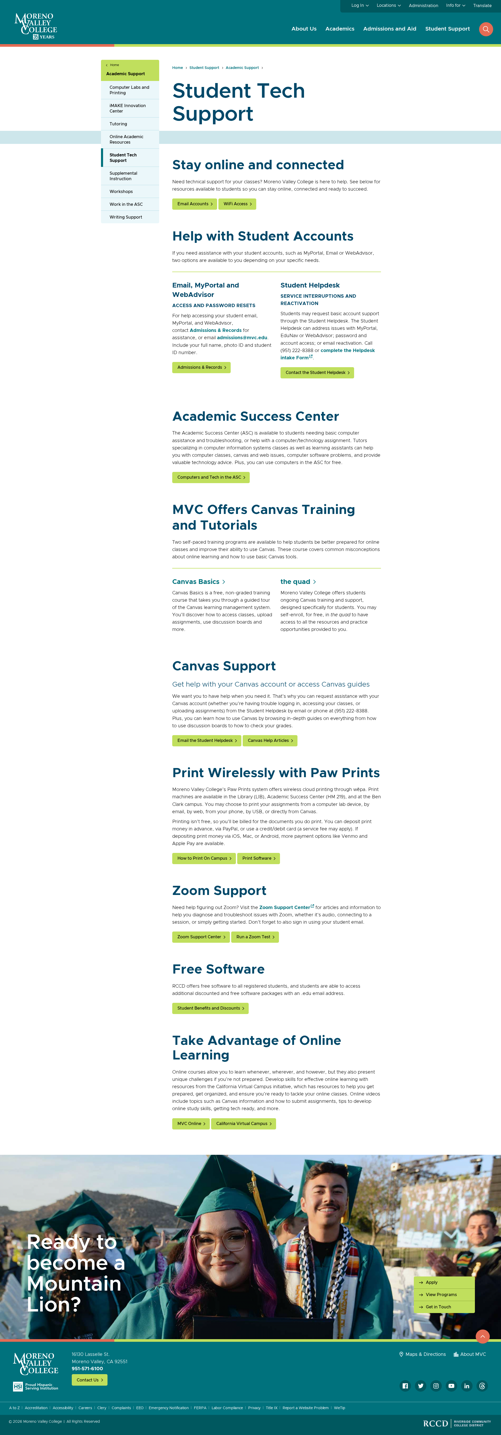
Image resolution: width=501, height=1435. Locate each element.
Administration (423, 6)
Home (114, 65)
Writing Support (126, 217)
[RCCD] (457, 1423)
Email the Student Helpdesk (205, 741)
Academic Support (125, 74)
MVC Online (189, 1124)
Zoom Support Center (284, 907)
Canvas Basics (195, 581)
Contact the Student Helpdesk (315, 373)
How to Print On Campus (202, 858)
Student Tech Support (123, 158)
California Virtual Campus (241, 1124)
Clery (101, 1408)
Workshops (121, 192)
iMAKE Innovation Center (128, 108)
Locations (386, 5)
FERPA (200, 1408)
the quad (295, 581)
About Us (304, 29)
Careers (85, 1408)
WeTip (339, 1408)
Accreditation (36, 1408)
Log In (357, 5)
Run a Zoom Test (253, 937)
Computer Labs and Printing (129, 90)
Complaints (121, 1408)
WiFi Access (236, 204)
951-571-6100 (87, 1369)
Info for (453, 5)
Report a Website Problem (306, 1408)
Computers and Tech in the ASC (209, 477)
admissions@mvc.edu (242, 338)
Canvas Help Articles (268, 741)
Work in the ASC (126, 204)
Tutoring (118, 124)
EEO (140, 1408)
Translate (482, 6)
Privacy (254, 1408)
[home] (35, 1372)
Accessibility (63, 1408)
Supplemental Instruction (123, 176)
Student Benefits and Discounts (208, 1008)
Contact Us (88, 1380)
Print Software (256, 858)
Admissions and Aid (389, 29)
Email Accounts (192, 204)
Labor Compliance (227, 1408)
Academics (339, 29)
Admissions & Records (216, 330)
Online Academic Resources (126, 139)
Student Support (447, 29)
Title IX (271, 1408)
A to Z (14, 1408)
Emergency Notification (169, 1408)
